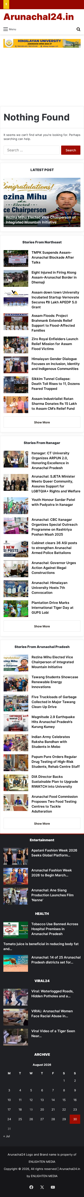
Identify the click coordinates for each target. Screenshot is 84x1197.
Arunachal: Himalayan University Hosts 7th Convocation (49, 588)
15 (64, 1100)
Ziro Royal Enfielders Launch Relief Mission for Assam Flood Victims (55, 344)
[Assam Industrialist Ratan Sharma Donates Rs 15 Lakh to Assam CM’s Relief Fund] (16, 404)
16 (75, 1100)
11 (20, 1100)
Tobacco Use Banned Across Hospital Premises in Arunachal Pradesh (54, 929)
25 (20, 1119)
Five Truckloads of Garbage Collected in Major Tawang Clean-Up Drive (54, 702)
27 (42, 1119)
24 (9, 1119)
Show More (42, 422)
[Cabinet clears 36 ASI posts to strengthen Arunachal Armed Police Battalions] (16, 549)
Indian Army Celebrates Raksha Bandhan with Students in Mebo (51, 742)
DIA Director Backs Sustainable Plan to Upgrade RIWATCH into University (55, 781)
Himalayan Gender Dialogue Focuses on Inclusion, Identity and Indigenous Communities (56, 364)
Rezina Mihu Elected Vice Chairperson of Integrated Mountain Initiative (41, 219)
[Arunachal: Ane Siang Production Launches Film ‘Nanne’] (15, 896)
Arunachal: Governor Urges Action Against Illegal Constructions (54, 568)
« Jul (6, 1136)
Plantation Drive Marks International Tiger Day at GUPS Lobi (52, 608)
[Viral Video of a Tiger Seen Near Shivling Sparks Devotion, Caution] (15, 1037)
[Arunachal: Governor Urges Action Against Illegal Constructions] (16, 568)
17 (9, 1109)
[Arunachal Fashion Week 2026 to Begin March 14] (15, 876)
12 (31, 1100)
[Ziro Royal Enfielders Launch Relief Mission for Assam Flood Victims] (16, 345)
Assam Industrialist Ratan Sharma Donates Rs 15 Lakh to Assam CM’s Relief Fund (54, 404)
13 (42, 1100)
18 (20, 1109)
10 (9, 1100)
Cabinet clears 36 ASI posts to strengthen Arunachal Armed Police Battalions (54, 548)
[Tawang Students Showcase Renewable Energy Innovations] (16, 683)
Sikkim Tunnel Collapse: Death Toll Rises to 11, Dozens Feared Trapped (56, 384)
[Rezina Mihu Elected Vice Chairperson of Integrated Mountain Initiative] (16, 663)
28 (53, 1119)
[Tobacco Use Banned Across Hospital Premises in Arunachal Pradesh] (15, 930)
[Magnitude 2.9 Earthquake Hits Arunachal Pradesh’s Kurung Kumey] (16, 722)
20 (42, 1109)
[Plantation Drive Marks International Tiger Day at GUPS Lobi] (16, 608)
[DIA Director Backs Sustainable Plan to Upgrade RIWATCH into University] (16, 782)
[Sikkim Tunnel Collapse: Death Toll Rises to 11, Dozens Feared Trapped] (16, 384)
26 (31, 1119)
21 (53, 1109)
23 (75, 1109)
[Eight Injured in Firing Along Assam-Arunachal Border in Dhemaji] (16, 278)
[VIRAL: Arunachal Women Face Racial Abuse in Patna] (15, 1017)
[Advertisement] (42, 76)
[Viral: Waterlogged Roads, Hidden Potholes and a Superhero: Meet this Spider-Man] (15, 997)
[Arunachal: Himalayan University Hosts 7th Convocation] (16, 588)
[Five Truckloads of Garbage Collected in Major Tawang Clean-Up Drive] (16, 703)
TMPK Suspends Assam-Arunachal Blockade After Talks (53, 257)
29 (64, 1119)
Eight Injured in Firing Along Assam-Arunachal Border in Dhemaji (54, 277)
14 (53, 1100)
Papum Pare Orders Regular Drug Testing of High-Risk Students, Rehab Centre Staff (56, 762)
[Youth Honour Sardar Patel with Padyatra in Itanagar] (16, 505)
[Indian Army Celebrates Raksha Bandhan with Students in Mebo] (16, 742)
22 (64, 1109)
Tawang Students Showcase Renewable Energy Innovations (55, 682)
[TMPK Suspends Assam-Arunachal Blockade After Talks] (16, 258)
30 (75, 1119)
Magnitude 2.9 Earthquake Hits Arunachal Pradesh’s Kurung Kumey (53, 722)
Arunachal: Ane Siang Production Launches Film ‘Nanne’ (52, 895)
